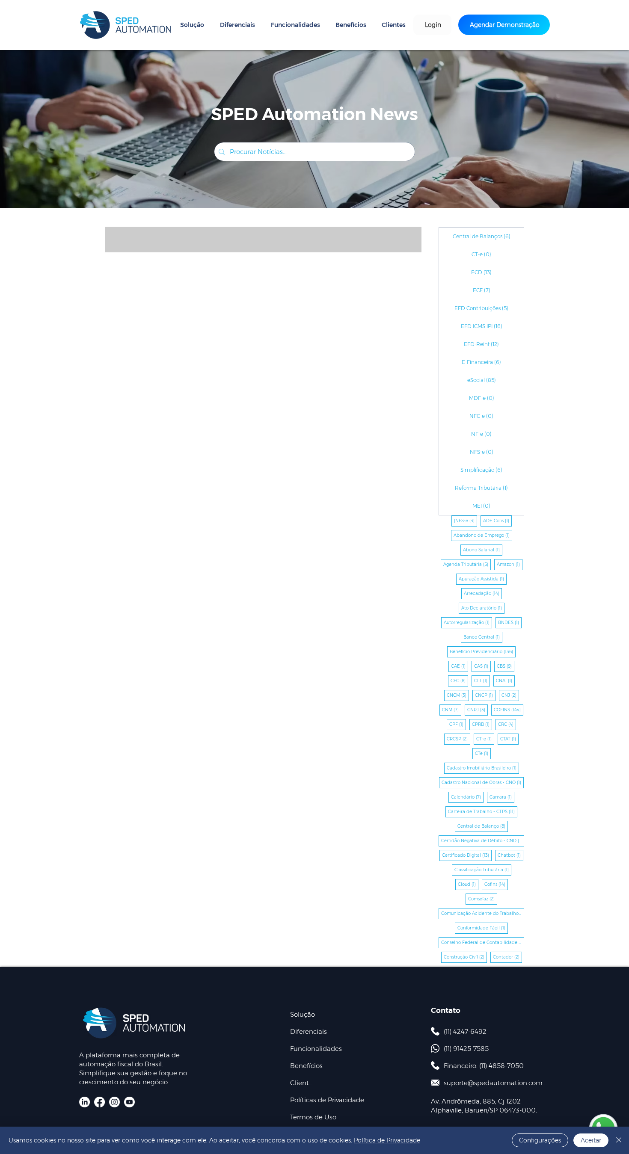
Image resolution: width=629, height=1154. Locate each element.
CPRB (482, 724)
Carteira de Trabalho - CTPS (482, 811)
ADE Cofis (497, 521)
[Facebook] (99, 1102)
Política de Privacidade (387, 1140)
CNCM (458, 695)
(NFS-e (465, 521)
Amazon (509, 564)
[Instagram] (114, 1102)
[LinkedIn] (84, 1102)
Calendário (467, 797)
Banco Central (482, 637)
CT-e (485, 739)
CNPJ (477, 710)
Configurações (540, 1140)
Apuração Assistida (483, 579)
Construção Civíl (465, 957)
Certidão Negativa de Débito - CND (482, 840)
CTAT (509, 739)
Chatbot (510, 855)
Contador (507, 957)
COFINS (508, 710)
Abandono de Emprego (483, 535)
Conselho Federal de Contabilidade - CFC (482, 942)
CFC (459, 681)
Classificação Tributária (482, 870)
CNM (451, 710)
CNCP (485, 695)
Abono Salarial (482, 550)
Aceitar (591, 1140)
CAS (482, 666)
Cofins (496, 884)
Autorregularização (468, 622)
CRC (507, 724)
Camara (502, 797)
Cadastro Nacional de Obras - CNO (483, 782)
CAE (459, 666)
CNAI (505, 681)
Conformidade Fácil (482, 928)
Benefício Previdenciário (483, 651)
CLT (482, 681)
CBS (505, 666)
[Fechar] (619, 1140)
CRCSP (458, 739)
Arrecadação (483, 593)
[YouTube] (129, 1102)
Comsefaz (482, 899)
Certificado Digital (467, 855)
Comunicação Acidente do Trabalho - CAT (482, 913)
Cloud (468, 884)
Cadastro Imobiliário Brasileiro (483, 768)
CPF (457, 724)
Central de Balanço (482, 826)
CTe (483, 753)
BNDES (510, 622)
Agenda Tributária (467, 564)
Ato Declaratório (482, 608)
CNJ (510, 695)
